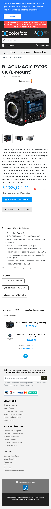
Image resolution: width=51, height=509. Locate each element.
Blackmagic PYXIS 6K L (16, 288)
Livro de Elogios (10, 445)
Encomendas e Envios (13, 417)
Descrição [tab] (7, 310)
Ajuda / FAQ (9, 408)
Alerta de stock (13, 209)
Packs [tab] (17, 310)
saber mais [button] (33, 10)
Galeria (6, 465)
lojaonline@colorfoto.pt (27, 482)
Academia (8, 462)
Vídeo (20, 57)
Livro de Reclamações (13, 442)
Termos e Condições (12, 431)
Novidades (25, 52)
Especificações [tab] (9, 316)
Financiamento (10, 440)
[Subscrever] (44, 378)
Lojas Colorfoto (10, 459)
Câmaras (11, 57)
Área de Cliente (10, 405)
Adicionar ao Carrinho (18, 200)
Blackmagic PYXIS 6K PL (15, 295)
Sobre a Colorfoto (11, 456)
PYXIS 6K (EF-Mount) (13, 281)
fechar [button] (12, 16)
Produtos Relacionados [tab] (34, 310)
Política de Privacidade (13, 434)
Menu (12, 52)
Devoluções (8, 420)
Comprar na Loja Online (13, 411)
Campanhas (40, 52)
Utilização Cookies (11, 437)
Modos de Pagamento (13, 414)
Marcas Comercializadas (14, 471)
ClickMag (7, 468)
